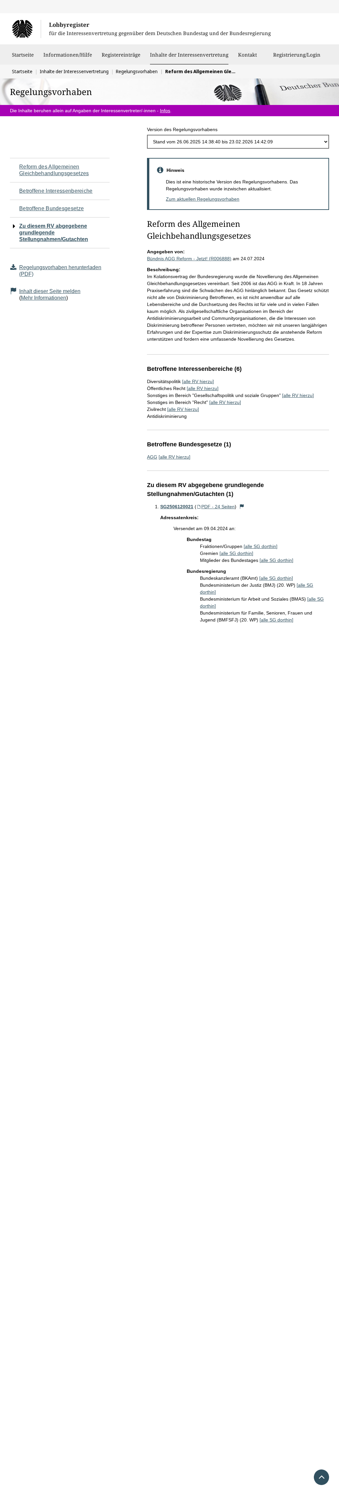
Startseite (23, 54)
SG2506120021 (176, 506)
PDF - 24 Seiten (218, 506)
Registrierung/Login (296, 54)
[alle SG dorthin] (260, 546)
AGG (152, 457)
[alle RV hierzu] (198, 381)
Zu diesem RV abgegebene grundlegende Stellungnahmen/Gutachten (53, 232)
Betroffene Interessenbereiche (56, 191)
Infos (165, 110)
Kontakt (247, 54)
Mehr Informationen (43, 298)
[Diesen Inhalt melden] (241, 506)
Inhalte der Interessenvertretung (189, 54)
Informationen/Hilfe (67, 54)
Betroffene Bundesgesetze (51, 208)
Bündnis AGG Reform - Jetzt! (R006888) (189, 258)
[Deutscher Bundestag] (26, 29)
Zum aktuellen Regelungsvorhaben (202, 199)
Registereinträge (121, 54)
